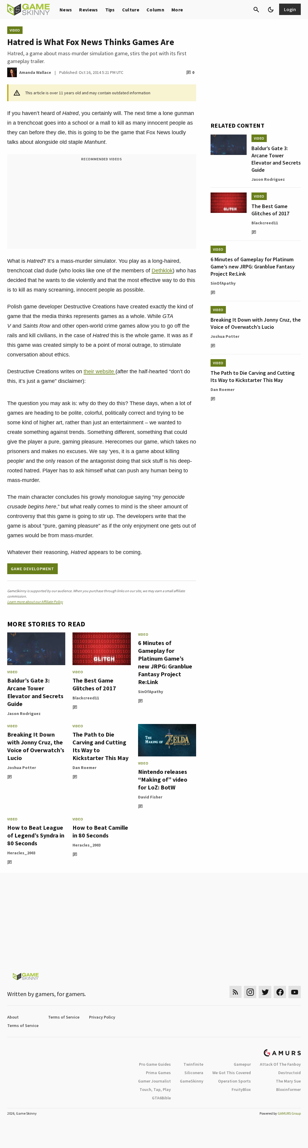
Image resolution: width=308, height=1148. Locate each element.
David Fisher (150, 797)
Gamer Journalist (154, 1081)
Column (155, 10)
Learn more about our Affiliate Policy (35, 601)
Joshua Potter (21, 767)
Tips (110, 10)
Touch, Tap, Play (155, 1089)
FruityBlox (241, 1089)
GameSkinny (191, 1081)
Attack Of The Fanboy (280, 1064)
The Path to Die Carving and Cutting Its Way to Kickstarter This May (253, 376)
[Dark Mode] (271, 10)
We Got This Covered (231, 1072)
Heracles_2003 (21, 853)
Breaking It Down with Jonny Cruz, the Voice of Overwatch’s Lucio (35, 746)
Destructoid (289, 1072)
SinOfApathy (150, 691)
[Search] (256, 10)
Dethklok (162, 271)
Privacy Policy (102, 1017)
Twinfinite (193, 1064)
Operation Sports (234, 1081)
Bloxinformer (288, 1089)
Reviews (88, 10)
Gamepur (242, 1064)
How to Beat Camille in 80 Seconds (100, 831)
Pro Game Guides (155, 1064)
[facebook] (280, 992)
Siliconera (193, 1072)
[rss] (235, 992)
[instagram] (250, 992)
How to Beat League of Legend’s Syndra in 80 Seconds (35, 835)
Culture (130, 10)
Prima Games (158, 1072)
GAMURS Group (289, 1113)
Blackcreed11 (85, 698)
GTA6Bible (161, 1098)
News (66, 10)
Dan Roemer (84, 767)
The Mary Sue (288, 1081)
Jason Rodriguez (24, 713)
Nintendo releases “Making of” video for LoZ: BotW (162, 779)
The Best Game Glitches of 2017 (94, 684)
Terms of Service (63, 1017)
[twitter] (265, 992)
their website (100, 371)
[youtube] (294, 992)
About (13, 1017)
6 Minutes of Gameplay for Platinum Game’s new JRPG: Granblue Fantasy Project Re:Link (165, 662)
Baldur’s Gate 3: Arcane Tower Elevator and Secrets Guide (35, 692)
